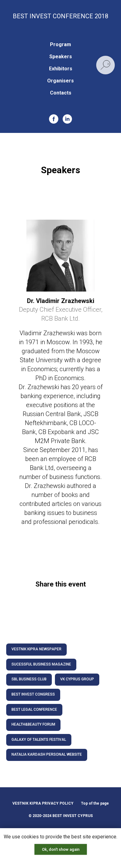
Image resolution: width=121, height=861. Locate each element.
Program (60, 44)
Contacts (60, 93)
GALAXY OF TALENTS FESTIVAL (38, 739)
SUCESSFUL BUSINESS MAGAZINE (41, 664)
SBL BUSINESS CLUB (29, 679)
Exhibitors (60, 69)
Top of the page (95, 803)
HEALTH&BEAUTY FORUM (33, 724)
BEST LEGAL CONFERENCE (34, 709)
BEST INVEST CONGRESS (33, 694)
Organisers (60, 81)
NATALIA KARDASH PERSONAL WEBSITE (46, 754)
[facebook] (53, 119)
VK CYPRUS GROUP (77, 679)
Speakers (60, 56)
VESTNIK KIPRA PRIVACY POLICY (43, 803)
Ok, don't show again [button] (60, 849)
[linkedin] (67, 119)
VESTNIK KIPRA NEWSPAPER (36, 649)
